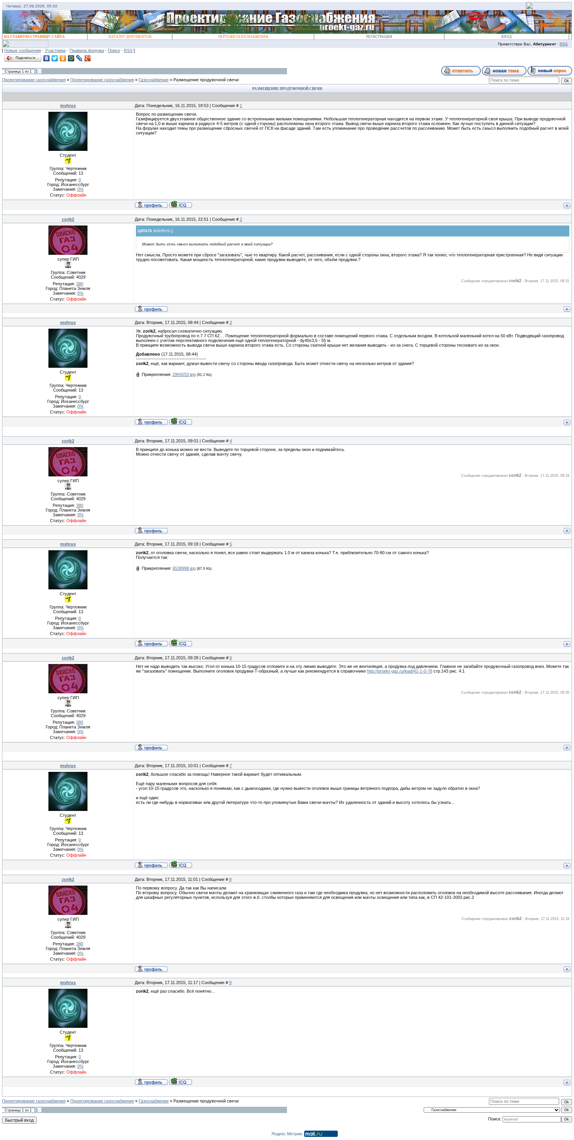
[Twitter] (55, 58)
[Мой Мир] (71, 58)
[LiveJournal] (79, 58)
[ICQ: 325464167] (180, 204)
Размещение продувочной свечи (206, 79)
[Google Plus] (88, 58)
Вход (506, 37)
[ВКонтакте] (47, 58)
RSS (564, 44)
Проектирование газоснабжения (34, 79)
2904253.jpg (184, 374)
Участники (55, 50)
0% (80, 189)
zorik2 (68, 219)
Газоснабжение (154, 79)
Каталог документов (130, 37)
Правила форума (87, 50)
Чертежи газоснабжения (243, 37)
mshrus (68, 105)
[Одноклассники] (63, 58)
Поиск (114, 50)
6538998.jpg (184, 568)
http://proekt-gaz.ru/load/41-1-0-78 (399, 671)
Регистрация (379, 37)
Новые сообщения (22, 50)
